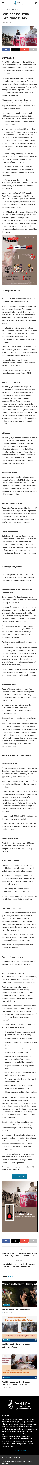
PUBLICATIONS (11, 10)
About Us (17, 1457)
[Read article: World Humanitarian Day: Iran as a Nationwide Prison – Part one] (19, 1366)
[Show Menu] (3, 3)
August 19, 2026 (7, 1350)
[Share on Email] (24, 49)
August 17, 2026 (7, 1387)
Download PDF (19, 1176)
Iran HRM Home (6, 1457)
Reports (19, 10)
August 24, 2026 (7, 1312)
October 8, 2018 (6, 22)
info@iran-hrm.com (19, 1450)
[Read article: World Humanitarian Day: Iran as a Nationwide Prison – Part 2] (19, 1329)
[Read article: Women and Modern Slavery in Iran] (19, 1294)
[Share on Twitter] (15, 49)
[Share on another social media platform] (33, 49)
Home (3, 10)
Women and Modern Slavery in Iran (16, 1309)
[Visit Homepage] (19, 3)
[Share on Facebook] (6, 49)
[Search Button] (36, 3)
